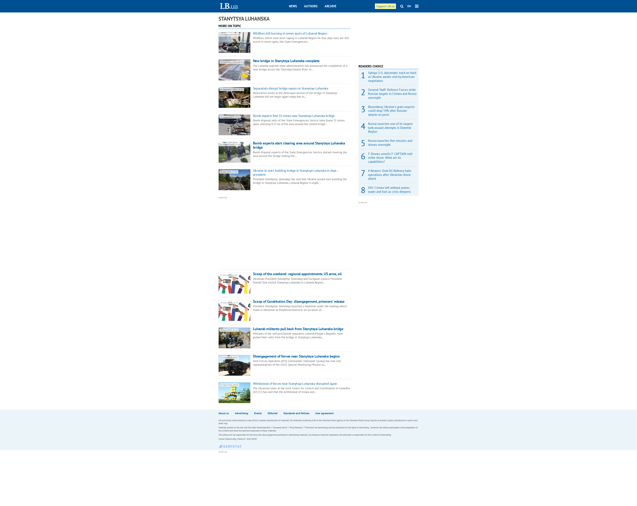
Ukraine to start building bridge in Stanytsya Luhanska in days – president (296, 172)
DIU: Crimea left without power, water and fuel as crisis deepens (389, 190)
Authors (311, 6)
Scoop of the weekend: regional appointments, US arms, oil (297, 274)
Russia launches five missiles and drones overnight (390, 143)
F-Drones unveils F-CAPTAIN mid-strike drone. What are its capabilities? (390, 158)
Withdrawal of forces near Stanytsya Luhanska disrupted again (295, 383)
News (293, 6)
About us (223, 413)
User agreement (324, 413)
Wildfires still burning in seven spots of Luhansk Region (290, 33)
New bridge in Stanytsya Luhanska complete (286, 60)
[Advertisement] (266, 232)
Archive (330, 6)
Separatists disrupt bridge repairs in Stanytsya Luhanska (290, 88)
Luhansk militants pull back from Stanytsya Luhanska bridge (298, 328)
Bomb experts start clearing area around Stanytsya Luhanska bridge (299, 145)
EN (409, 6)
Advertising (241, 413)
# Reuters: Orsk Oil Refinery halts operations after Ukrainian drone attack (389, 175)
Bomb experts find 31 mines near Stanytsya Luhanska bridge (294, 116)
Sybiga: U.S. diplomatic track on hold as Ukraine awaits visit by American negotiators (392, 77)
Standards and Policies (296, 413)
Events (258, 413)
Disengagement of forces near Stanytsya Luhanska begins (296, 356)
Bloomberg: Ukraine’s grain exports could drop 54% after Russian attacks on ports (391, 111)
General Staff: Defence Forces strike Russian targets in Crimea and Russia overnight (392, 94)
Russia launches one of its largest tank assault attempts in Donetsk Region (390, 128)
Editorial (273, 413)
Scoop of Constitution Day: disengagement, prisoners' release (299, 301)
